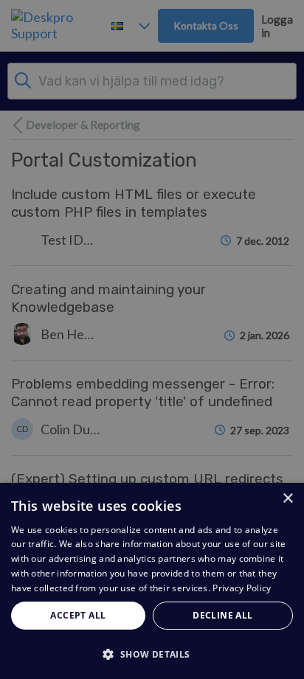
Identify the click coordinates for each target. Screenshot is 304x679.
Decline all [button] (222, 615)
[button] (152, 653)
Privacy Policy (242, 588)
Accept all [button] (78, 615)
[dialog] (152, 581)
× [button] (287, 498)
